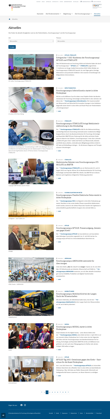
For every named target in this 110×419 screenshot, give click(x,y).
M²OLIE (73, 66)
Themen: (58, 38)
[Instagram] (25, 405)
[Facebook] (21, 405)
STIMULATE (84, 66)
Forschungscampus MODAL (68, 335)
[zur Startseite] (10, 19)
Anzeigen (12, 47)
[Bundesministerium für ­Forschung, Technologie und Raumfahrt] (17, 7)
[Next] (68, 392)
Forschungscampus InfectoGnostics (75, 101)
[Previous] (41, 392)
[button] (53, 14)
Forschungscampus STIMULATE (70, 129)
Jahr (9, 38)
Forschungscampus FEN (67, 201)
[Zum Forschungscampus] (97, 6)
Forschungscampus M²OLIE (68, 234)
